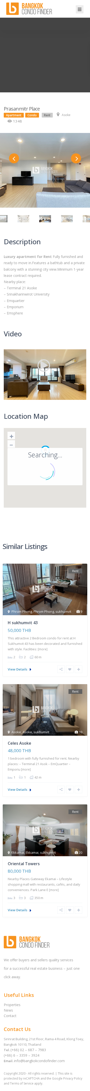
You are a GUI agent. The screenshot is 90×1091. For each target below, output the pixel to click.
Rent (47, 115)
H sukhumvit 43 (23, 622)
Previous (14, 158)
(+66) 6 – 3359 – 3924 (21, 1055)
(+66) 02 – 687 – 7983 (28, 1049)
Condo (32, 115)
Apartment (14, 115)
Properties (12, 1004)
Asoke (66, 115)
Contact (10, 1015)
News (8, 1010)
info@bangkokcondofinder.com (39, 1060)
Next (76, 158)
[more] (43, 649)
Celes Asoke (19, 743)
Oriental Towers (24, 863)
